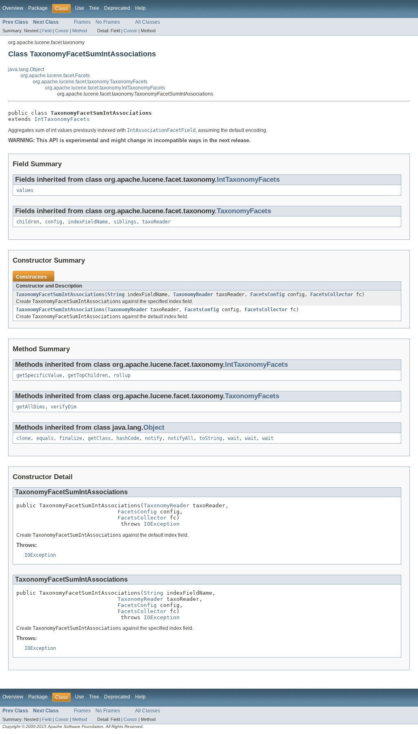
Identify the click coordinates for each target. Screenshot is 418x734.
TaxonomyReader (193, 294)
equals (44, 438)
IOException (162, 524)
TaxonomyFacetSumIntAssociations (60, 294)
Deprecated (117, 8)
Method (79, 30)
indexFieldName (88, 222)
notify (153, 438)
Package (38, 8)
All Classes (147, 22)
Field (46, 30)
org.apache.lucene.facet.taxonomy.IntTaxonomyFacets (105, 88)
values (24, 190)
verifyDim (63, 407)
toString (210, 438)
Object (154, 427)
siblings (124, 222)
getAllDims (30, 407)
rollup (122, 375)
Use (79, 8)
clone (23, 438)
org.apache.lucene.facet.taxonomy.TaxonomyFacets (90, 82)
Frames (82, 22)
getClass (99, 438)
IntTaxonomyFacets (62, 119)
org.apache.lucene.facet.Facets (55, 75)
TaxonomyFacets (244, 211)
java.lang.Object (26, 69)
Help (140, 8)
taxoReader (156, 222)
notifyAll (180, 438)
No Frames (108, 22)
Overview (12, 8)
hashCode (127, 438)
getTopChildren (88, 375)
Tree (94, 8)
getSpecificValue (39, 375)
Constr (62, 30)
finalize (70, 438)
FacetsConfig (267, 294)
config (53, 222)
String (116, 294)
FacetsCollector (331, 294)
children (27, 222)
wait (233, 438)
